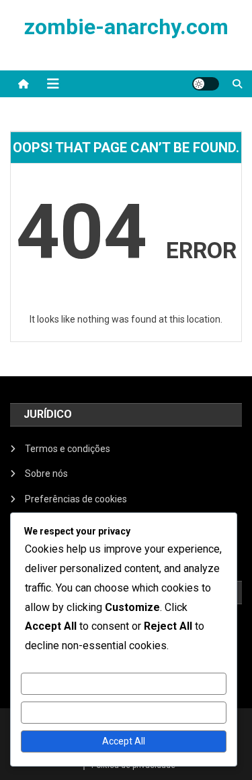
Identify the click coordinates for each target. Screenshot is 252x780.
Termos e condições (67, 448)
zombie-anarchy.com (126, 27)
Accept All (123, 741)
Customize (123, 683)
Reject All (123, 712)
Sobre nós (46, 473)
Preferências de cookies (76, 499)
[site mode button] (205, 84)
